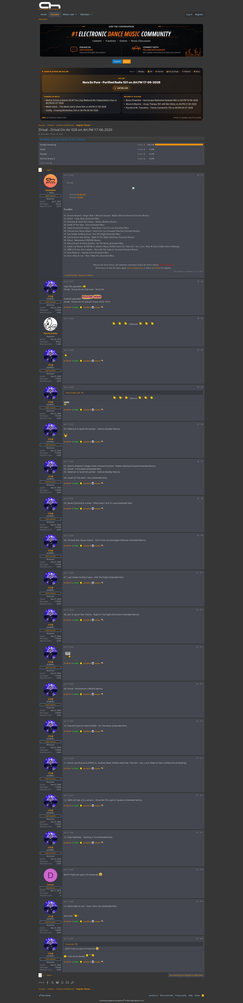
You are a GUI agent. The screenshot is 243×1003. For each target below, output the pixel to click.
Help (191, 995)
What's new (68, 14)
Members (85, 14)
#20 (201, 938)
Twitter (76, 197)
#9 (202, 535)
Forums (55, 14)
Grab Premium (72, 275)
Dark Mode (46, 995)
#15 (201, 758)
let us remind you (135, 268)
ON (67, 307)
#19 (201, 901)
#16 (201, 795)
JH (65, 307)
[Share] (198, 175)
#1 (202, 175)
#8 (202, 498)
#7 (202, 461)
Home (44, 14)
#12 (201, 647)
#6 (202, 424)
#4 (202, 350)
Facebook (77, 194)
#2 (202, 281)
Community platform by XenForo (121, 1000)
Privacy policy (181, 995)
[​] (133, 188)
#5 (202, 387)
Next (49, 170)
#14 (201, 721)
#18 (201, 869)
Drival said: (70, 944)
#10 (201, 573)
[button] (76, 14)
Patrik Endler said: (73, 392)
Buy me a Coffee (85, 275)
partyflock (87, 307)
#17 (201, 832)
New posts (43, 19)
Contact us (153, 995)
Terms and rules (166, 995)
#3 (202, 318)
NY (70, 307)
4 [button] (141, 144)
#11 (201, 610)
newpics (97, 307)
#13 (201, 684)
